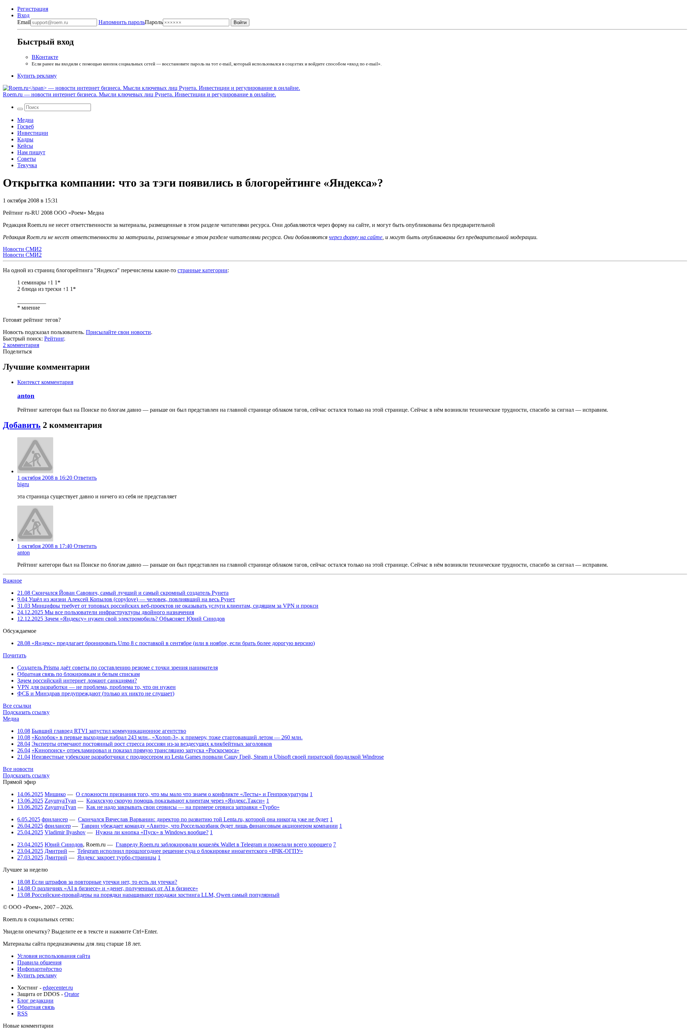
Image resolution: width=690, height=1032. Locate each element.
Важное (12, 580)
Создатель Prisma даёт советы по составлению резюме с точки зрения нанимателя (117, 668)
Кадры (25, 139)
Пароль (130, 22)
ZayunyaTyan (60, 801)
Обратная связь (36, 1007)
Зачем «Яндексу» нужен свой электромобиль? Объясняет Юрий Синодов (121, 619)
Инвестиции (32, 133)
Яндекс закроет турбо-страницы (116, 857)
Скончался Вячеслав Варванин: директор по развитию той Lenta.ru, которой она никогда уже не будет (203, 819)
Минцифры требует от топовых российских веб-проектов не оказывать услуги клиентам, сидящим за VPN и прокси (167, 606)
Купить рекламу (37, 76)
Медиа (25, 120)
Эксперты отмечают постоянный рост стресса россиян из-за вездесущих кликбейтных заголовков (152, 744)
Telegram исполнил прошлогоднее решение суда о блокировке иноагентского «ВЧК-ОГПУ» (190, 851)
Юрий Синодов (64, 844)
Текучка (27, 165)
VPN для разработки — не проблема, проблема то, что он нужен (96, 687)
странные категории (202, 270)
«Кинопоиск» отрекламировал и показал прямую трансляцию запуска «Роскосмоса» (135, 750)
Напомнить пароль (121, 22)
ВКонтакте (45, 57)
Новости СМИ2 (22, 249)
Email (24, 22)
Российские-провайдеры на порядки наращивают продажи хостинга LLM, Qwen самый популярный (148, 895)
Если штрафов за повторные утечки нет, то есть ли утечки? (97, 882)
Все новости (18, 769)
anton (25, 395)
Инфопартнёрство (39, 969)
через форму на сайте (355, 237)
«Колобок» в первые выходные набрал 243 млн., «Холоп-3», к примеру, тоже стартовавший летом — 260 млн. (167, 737)
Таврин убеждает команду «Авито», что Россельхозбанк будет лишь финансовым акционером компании (209, 826)
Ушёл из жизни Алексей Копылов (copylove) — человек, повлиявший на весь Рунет (126, 599)
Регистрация (32, 9)
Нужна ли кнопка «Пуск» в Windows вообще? (152, 832)
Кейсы (25, 146)
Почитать (14, 655)
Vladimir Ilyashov (65, 832)
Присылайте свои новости (118, 332)
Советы (26, 159)
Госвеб (25, 126)
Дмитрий (56, 851)
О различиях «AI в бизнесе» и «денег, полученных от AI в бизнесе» (107, 888)
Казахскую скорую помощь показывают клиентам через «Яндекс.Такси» (175, 801)
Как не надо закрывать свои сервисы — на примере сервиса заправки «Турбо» (183, 807)
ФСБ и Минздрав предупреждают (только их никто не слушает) (95, 693)
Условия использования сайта (53, 956)
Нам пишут (31, 152)
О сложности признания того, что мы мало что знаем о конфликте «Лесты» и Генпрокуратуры (192, 794)
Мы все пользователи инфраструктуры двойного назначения (105, 612)
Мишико (55, 794)
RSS (22, 1013)
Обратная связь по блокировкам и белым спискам (78, 674)
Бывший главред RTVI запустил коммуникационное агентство (109, 731)
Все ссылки (17, 706)
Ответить (85, 478)
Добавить (22, 425)
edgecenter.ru (58, 988)
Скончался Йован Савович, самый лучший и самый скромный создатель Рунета (123, 593)
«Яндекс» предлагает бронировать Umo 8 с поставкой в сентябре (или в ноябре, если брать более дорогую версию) (166, 643)
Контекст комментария (45, 382)
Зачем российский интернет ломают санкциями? (77, 680)
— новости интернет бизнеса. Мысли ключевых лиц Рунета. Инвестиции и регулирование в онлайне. (139, 94)
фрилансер (55, 819)
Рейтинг (54, 338)
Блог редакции (35, 1000)
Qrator (71, 994)
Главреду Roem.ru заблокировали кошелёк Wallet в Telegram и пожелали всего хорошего (224, 844)
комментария (21, 345)
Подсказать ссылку (26, 712)
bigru (23, 484)
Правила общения (39, 962)
